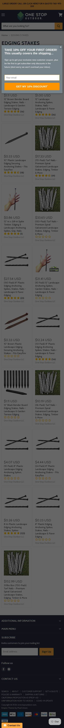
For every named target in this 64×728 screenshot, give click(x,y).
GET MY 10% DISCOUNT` (32, 86)
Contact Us (13, 725)
